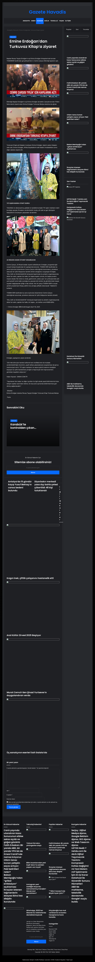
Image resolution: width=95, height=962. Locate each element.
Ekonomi (40, 21)
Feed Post (65, 949)
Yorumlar (86, 29)
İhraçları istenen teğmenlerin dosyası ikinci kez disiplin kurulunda (77, 169)
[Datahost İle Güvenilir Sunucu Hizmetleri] (77, 286)
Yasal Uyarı (69, 960)
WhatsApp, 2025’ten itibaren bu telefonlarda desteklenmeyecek (36, 912)
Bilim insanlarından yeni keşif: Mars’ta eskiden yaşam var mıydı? (36, 865)
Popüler (68, 29)
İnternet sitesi (11, 799)
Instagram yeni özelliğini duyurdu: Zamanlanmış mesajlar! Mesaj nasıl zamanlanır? (36, 888)
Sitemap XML (31, 949)
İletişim (68, 21)
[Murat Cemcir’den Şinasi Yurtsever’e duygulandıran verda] (33, 664)
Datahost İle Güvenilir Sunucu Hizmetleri (75, 357)
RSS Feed (38, 949)
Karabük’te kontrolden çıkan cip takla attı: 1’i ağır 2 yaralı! (22, 429)
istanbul (19, 393)
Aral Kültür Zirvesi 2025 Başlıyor (24, 635)
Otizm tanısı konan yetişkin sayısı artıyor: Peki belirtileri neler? (77, 117)
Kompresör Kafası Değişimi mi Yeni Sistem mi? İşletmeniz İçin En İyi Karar (76, 210)
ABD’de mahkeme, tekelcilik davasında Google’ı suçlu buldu (75, 386)
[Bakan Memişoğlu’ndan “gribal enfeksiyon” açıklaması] (77, 133)
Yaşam (61, 21)
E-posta (9, 795)
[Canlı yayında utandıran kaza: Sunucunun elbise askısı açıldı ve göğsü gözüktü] (77, 46)
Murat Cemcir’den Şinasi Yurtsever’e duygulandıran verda (27, 694)
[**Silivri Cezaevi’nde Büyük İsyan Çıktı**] (59, 883)
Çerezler (47, 960)
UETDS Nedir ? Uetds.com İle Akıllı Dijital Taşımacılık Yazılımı (77, 201)
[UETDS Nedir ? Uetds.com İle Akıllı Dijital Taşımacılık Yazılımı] (77, 192)
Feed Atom (57, 949)
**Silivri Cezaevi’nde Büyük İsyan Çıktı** (57, 892)
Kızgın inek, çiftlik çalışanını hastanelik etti (30, 578)
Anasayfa (26, 21)
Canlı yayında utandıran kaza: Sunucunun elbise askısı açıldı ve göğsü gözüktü (77, 61)
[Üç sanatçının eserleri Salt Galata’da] (33, 725)
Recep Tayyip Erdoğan (30, 393)
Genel (50, 931)
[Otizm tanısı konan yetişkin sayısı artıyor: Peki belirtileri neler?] (77, 103)
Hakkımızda (25, 960)
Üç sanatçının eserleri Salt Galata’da (27, 752)
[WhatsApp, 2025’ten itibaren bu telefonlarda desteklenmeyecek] (36, 902)
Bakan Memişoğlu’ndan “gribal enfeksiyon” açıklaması (76, 146)
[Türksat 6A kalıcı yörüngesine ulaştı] (36, 835)
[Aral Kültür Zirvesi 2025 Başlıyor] (33, 607)
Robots (45, 949)
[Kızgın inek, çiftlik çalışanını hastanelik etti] (33, 550)
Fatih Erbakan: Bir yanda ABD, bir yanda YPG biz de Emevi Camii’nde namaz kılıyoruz (77, 86)
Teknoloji (54, 21)
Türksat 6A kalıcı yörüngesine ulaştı (33, 844)
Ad (8, 790)
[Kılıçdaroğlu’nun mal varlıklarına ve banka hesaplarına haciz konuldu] (59, 902)
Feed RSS (50, 949)
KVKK (52, 960)
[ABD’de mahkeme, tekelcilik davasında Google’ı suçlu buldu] (77, 372)
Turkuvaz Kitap (42, 393)
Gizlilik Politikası (39, 960)
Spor (50, 937)
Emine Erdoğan (12, 393)
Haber (33, 21)
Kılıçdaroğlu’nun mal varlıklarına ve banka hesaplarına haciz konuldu (57, 913)
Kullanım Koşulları (60, 960)
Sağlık (46, 21)
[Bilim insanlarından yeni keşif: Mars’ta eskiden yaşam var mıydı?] (36, 855)
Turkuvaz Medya (53, 393)
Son (77, 29)
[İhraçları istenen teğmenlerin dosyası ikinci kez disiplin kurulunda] (77, 159)
